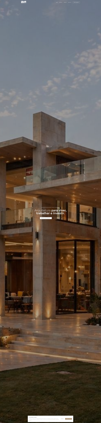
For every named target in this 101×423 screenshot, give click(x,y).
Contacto (69, 2)
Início (57, 2)
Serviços (65, 2)
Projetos (60, 2)
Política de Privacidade (52, 419)
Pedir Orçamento (76, 2)
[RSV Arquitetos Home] (23, 2)
